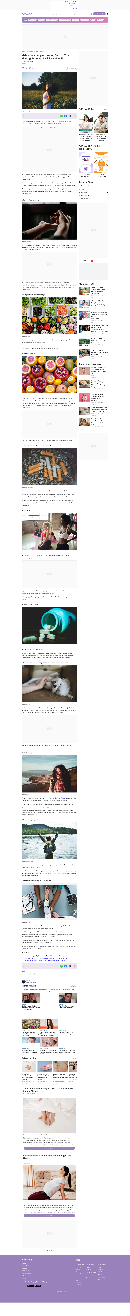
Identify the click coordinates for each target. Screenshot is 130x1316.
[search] (91, 14)
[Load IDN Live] (93, 271)
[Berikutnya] (77, 1060)
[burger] (107, 14)
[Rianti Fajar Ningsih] (24, 981)
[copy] (74, 116)
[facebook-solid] (65, 116)
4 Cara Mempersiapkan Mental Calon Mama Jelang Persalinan (45, 956)
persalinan (61, 798)
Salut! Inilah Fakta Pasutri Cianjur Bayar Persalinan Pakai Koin (45, 961)
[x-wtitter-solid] (70, 116)
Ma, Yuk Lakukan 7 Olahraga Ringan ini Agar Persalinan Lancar (46, 958)
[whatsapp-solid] (61, 116)
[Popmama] (27, 14)
